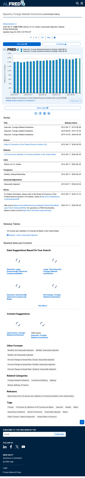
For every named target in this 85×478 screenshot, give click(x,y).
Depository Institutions (16, 412)
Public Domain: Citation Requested (21, 417)
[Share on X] (36, 113)
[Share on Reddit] (44, 113)
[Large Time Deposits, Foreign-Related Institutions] (54, 261)
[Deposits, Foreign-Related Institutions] (42, 324)
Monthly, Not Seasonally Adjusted (20, 350)
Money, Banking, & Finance (18, 385)
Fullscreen (75, 101)
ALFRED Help (8, 462)
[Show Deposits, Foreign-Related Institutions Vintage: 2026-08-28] (45, 51)
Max (48, 37)
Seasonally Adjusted (52, 412)
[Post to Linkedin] (48, 113)
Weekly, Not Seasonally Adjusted (20, 355)
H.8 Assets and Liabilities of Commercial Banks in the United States (30, 154)
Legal (5, 468)
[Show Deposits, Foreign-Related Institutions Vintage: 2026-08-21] (45, 49)
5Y (36, 37)
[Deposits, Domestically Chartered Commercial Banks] (18, 286)
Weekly (68, 407)
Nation (65, 412)
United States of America (46, 417)
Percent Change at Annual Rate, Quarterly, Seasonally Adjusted (32, 369)
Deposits (59, 407)
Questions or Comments (12, 458)
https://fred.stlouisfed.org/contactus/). (37, 210)
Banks (75, 407)
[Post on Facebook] (40, 113)
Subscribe (59, 434)
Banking (53, 380)
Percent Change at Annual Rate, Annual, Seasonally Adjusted (31, 360)
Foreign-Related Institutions (18, 380)
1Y (31, 37)
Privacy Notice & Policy (12, 472)
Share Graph (41, 108)
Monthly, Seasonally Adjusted (47, 350)
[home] (14, 3)
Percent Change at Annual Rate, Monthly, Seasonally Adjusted (31, 364)
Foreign (11, 407)
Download (60, 44)
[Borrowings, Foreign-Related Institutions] (54, 286)
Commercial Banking (39, 380)
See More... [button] (43, 306)
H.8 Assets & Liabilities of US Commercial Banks (35, 407)
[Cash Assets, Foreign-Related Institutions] (18, 324)
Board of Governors (34, 412)
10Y (42, 37)
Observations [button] (9, 24)
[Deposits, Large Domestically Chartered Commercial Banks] (18, 261)
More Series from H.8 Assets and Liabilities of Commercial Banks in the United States (41, 396)
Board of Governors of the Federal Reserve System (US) (25, 144)
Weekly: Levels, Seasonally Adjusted (23, 235)
